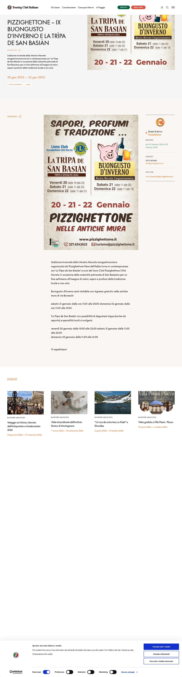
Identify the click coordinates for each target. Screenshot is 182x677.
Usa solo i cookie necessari (161, 661)
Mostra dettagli (128, 672)
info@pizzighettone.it (155, 163)
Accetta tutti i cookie (161, 647)
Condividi (12, 116)
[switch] (69, 672)
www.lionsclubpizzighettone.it (159, 176)
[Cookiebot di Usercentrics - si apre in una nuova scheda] (16, 672)
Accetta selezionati (161, 654)
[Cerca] (167, 7)
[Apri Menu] (173, 7)
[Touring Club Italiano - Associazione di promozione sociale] (22, 7)
